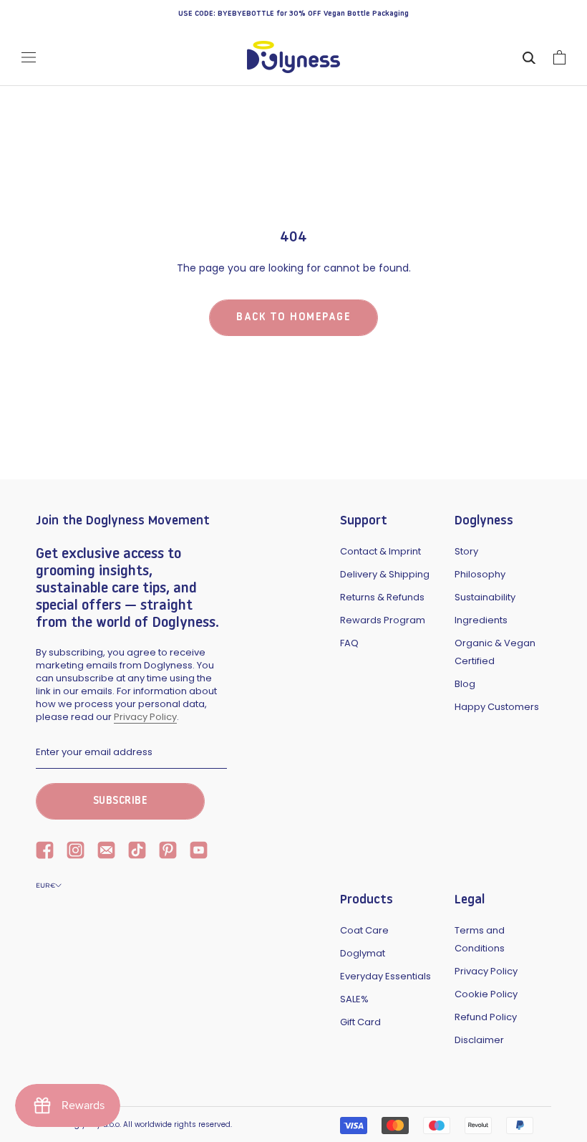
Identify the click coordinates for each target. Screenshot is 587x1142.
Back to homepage (293, 317)
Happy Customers (497, 707)
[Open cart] (559, 57)
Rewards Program (382, 620)
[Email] (106, 852)
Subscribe (120, 801)
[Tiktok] (137, 852)
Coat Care (364, 930)
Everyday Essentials (385, 976)
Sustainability (485, 597)
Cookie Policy (486, 994)
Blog (465, 684)
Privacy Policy (145, 717)
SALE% (354, 999)
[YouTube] (199, 852)
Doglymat (362, 953)
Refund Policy (486, 1017)
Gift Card (360, 1022)
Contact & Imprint (380, 551)
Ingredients (481, 620)
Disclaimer (479, 1040)
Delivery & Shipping (385, 574)
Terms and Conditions (480, 939)
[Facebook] (45, 852)
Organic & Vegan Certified (495, 652)
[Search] (529, 57)
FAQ (349, 643)
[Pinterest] (168, 852)
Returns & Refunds (382, 597)
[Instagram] (75, 852)
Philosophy (480, 574)
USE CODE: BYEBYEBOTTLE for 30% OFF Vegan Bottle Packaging (293, 14)
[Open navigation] (28, 57)
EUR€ (45, 885)
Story (466, 551)
